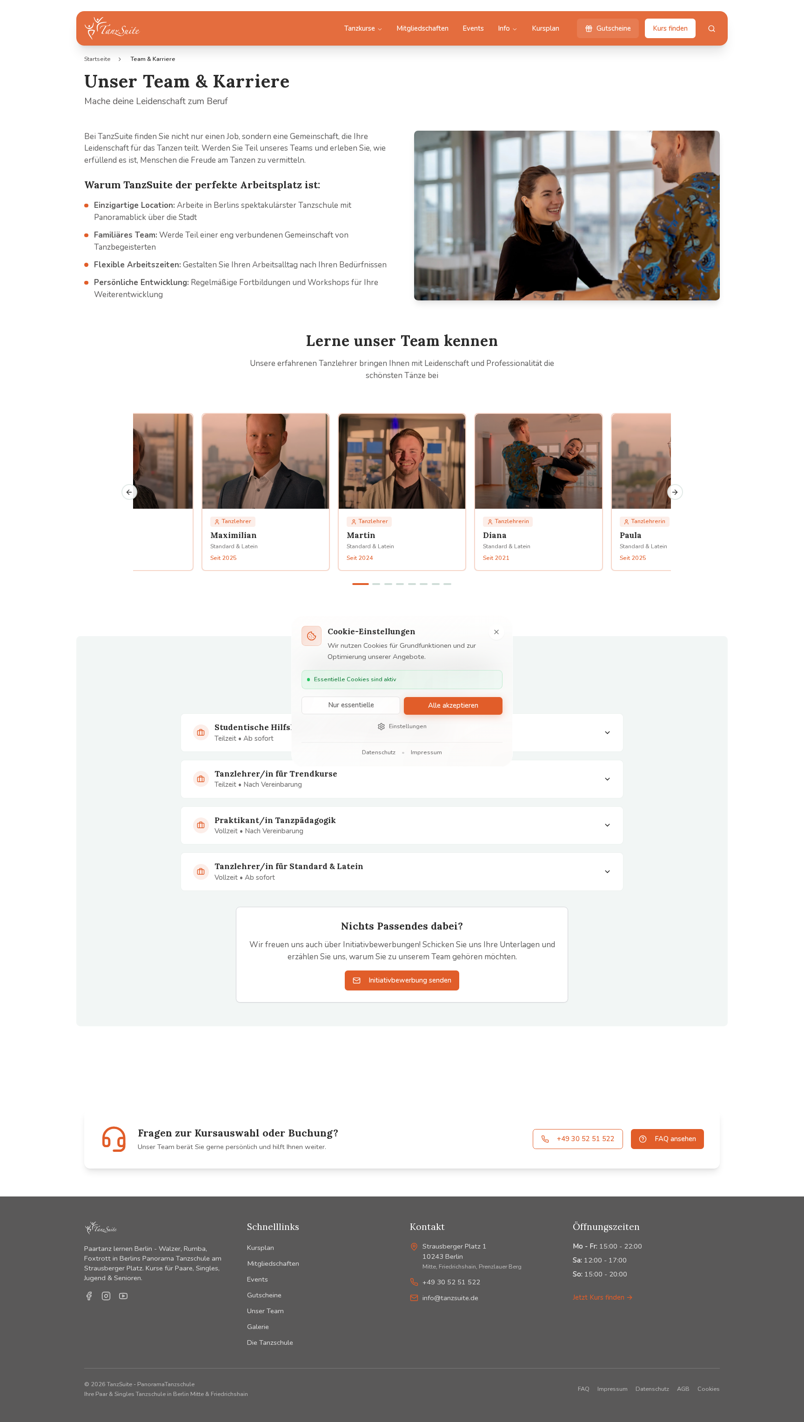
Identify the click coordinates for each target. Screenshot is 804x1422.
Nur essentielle (351, 705)
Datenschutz (378, 753)
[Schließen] (496, 632)
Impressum (426, 753)
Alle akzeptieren (453, 705)
